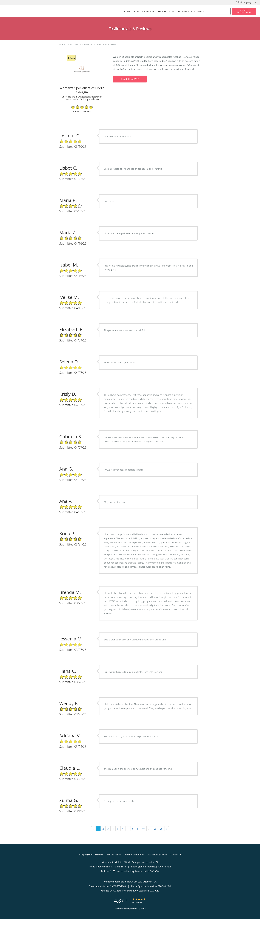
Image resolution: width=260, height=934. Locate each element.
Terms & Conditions (134, 854)
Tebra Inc (99, 854)
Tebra (143, 908)
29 (161, 828)
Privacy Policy (114, 854)
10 (143, 828)
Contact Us (175, 854)
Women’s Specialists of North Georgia (75, 44)
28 (155, 828)
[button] (244, 11)
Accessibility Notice (157, 854)
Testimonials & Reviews (106, 44)
